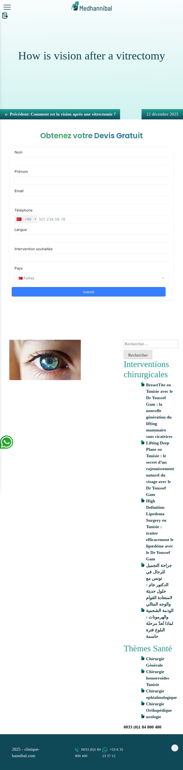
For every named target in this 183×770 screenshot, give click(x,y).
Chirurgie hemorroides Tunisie (157, 678)
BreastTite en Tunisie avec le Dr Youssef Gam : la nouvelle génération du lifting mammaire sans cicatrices (159, 410)
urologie (153, 716)
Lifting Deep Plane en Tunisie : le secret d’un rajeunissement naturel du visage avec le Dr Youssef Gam (160, 469)
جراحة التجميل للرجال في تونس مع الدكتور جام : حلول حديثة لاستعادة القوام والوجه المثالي (159, 584)
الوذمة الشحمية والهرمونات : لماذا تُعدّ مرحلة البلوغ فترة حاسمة (159, 623)
